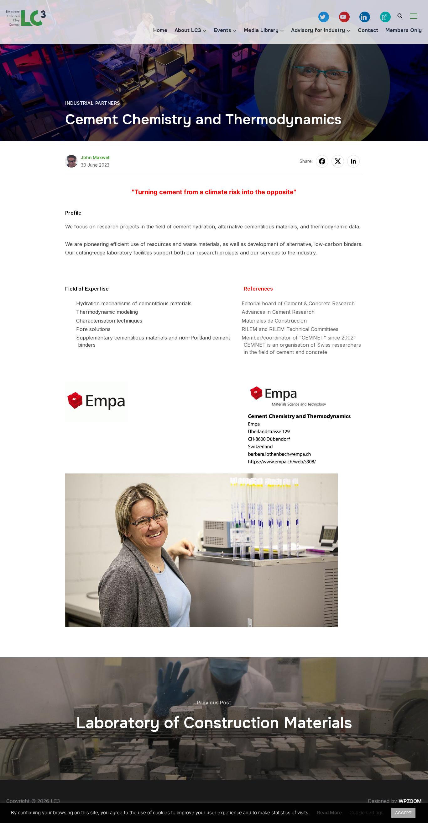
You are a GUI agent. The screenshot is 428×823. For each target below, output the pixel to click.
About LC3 (189, 30)
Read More (329, 812)
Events (223, 30)
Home (161, 30)
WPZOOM (410, 801)
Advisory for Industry (319, 30)
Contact (369, 30)
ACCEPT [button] (403, 812)
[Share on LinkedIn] (353, 161)
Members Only (405, 30)
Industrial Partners (92, 103)
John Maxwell (96, 157)
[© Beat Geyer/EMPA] (201, 477)
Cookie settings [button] (366, 812)
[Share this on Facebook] (322, 161)
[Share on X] (337, 161)
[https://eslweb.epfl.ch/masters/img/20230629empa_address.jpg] (304, 385)
